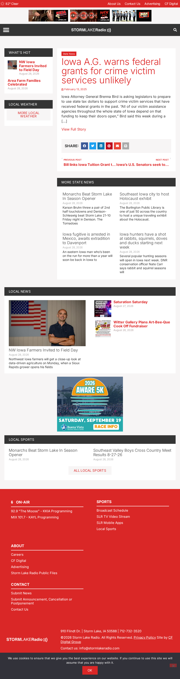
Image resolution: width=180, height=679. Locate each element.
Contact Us (132, 3)
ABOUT (17, 546)
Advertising (152, 3)
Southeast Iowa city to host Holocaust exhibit (144, 196)
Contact (20, 584)
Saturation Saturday (130, 302)
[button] (6, 30)
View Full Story (73, 129)
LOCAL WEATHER (23, 104)
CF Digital (171, 3)
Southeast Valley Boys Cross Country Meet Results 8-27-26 (132, 452)
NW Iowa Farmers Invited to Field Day (33, 66)
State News (69, 53)
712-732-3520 (130, 631)
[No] (173, 665)
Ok (90, 670)
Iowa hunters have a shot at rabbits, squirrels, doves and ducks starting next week (143, 240)
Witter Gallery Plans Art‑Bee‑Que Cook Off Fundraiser (141, 324)
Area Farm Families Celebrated (24, 82)
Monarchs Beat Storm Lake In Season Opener (87, 196)
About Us (114, 3)
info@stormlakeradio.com (99, 648)
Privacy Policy (145, 637)
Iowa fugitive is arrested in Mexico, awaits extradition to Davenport (86, 238)
